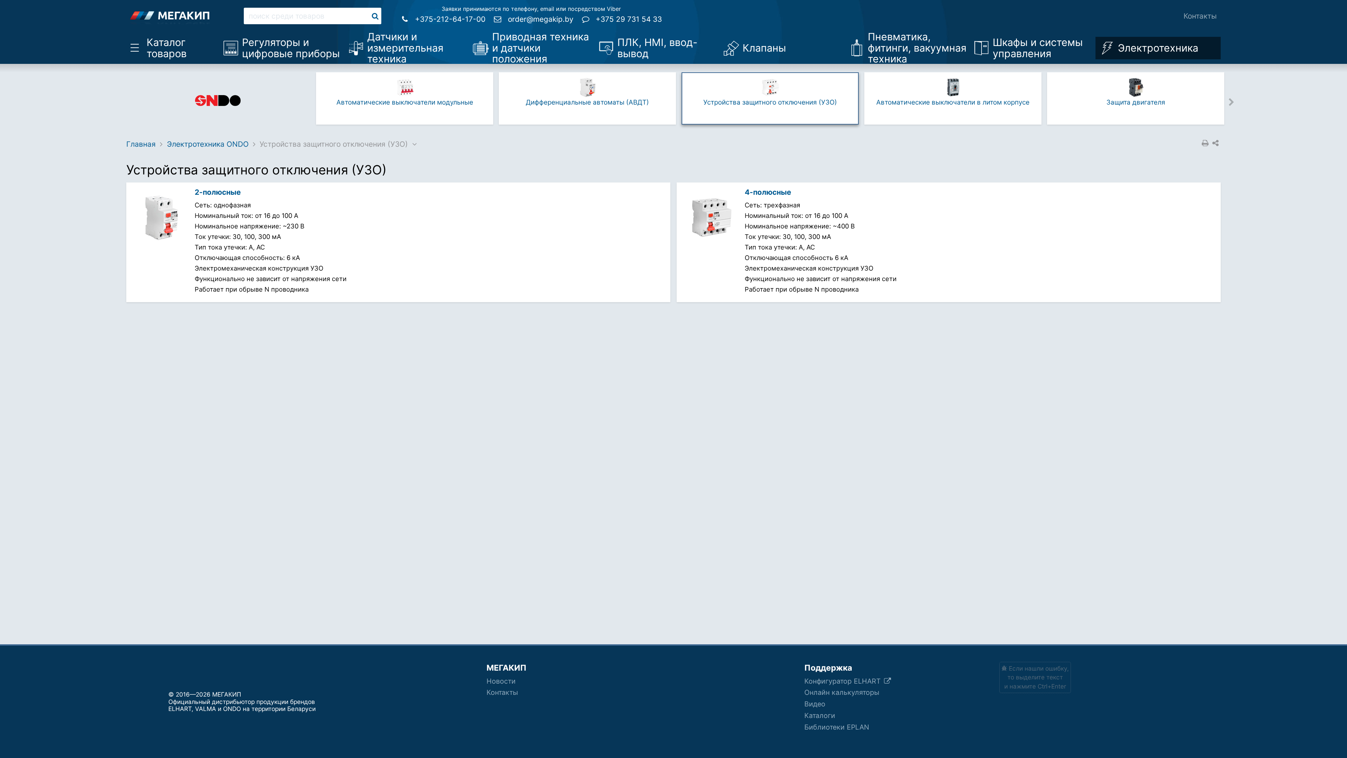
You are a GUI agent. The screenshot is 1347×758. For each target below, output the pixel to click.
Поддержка (828, 668)
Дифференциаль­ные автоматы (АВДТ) (587, 102)
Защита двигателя (1135, 102)
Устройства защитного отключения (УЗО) (770, 102)
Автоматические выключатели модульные (404, 102)
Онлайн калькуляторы (841, 692)
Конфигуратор (843, 681)
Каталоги (819, 715)
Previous (307, 101)
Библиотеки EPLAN (836, 727)
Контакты (1200, 16)
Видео (814, 704)
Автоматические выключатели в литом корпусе (953, 102)
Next (1231, 101)
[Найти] (375, 16)
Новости (501, 681)
